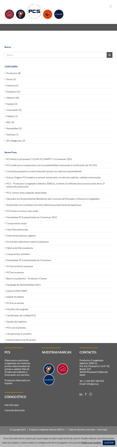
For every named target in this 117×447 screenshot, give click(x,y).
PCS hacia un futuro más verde (22, 210)
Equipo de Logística (16, 321)
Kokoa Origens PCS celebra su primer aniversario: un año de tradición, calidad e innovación (53, 177)
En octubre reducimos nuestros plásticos (27, 241)
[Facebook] (85, 394)
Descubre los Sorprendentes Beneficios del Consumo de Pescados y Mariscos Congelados (53, 198)
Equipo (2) (11, 103)
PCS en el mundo (15, 303)
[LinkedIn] (81, 394)
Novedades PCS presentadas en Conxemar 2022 (31, 217)
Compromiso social (16, 223)
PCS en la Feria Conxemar (19, 266)
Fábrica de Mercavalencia (19, 247)
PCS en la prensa (15, 272)
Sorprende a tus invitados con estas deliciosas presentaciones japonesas (43, 204)
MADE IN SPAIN (15, 296)
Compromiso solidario (18, 254)
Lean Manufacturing (17, 229)
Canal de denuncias (15, 410)
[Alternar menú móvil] (110, 6)
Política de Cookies (91, 442)
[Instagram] (90, 394)
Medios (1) (12, 116)
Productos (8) (13, 73)
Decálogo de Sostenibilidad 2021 (23, 284)
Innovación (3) (13, 109)
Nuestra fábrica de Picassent (21, 339)
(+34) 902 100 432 (94, 380)
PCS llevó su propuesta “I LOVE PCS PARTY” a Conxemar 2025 (39, 159)
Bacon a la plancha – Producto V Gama (26, 278)
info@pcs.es (92, 383)
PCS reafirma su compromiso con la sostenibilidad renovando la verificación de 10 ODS (51, 165)
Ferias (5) (11, 79)
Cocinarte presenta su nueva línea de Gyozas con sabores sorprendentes (44, 171)
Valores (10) (12, 97)
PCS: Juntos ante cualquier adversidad (26, 192)
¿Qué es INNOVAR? (16, 290)
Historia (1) (12, 85)
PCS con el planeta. (16, 327)
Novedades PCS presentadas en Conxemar (28, 260)
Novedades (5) (14, 128)
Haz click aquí (12, 404)
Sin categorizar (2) (15, 140)
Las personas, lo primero (19, 333)
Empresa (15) (13, 91)
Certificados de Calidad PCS (21, 315)
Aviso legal (102, 429)
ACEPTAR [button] (109, 443)
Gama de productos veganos (21, 235)
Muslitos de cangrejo (17, 309)
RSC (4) (10, 122)
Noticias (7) (12, 134)
